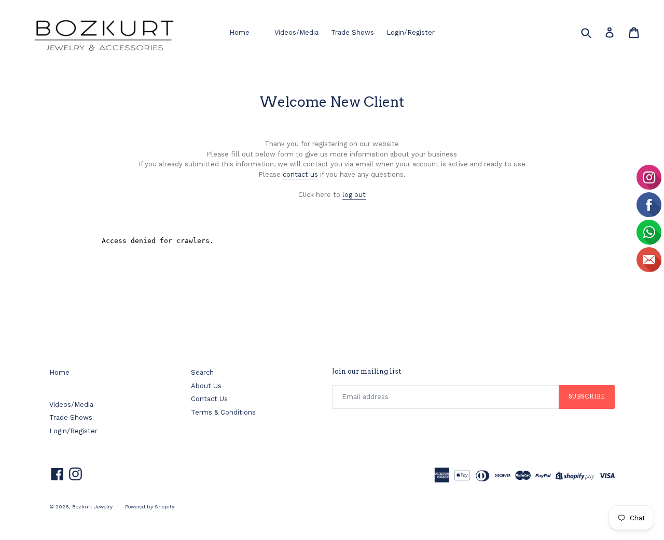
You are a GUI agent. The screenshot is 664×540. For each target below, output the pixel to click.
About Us (206, 386)
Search (202, 372)
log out (354, 194)
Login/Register (410, 32)
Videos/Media (296, 32)
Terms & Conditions (223, 412)
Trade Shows (352, 32)
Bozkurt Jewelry (92, 506)
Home (239, 32)
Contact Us (209, 399)
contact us (300, 174)
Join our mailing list (366, 371)
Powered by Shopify (149, 506)
